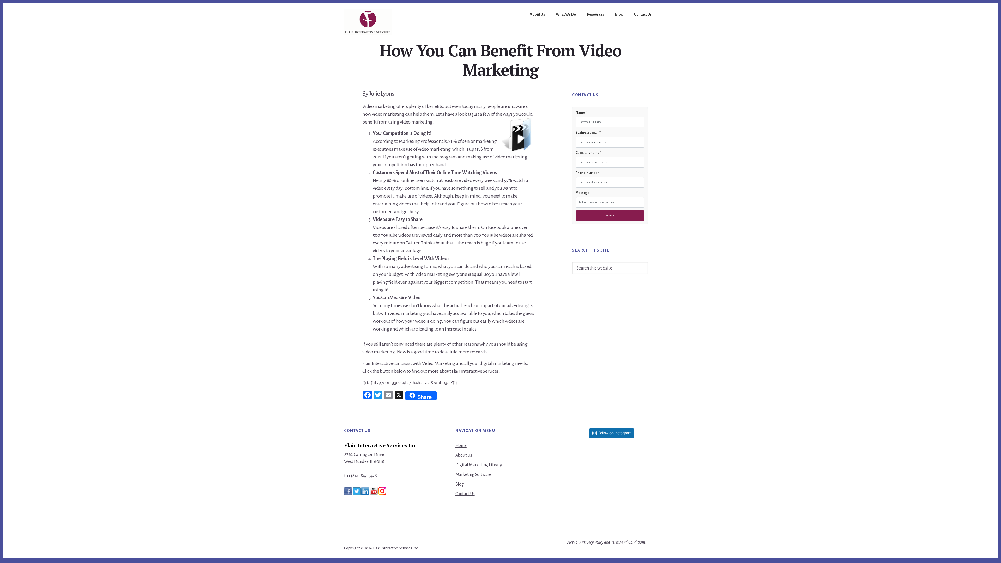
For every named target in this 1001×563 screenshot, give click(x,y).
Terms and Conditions (628, 542)
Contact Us (465, 494)
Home (461, 445)
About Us (463, 455)
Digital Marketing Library (478, 465)
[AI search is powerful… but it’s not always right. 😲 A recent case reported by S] (611, 509)
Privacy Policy (592, 542)
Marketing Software (473, 474)
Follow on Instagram (614, 433)
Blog (459, 484)
